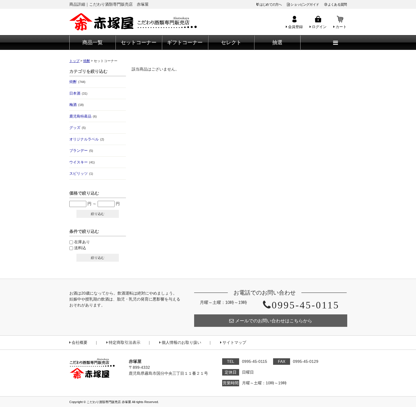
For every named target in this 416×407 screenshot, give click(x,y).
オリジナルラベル (86, 139)
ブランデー (81, 150)
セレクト (231, 42)
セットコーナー (138, 42)
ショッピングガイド (304, 5)
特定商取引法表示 (124, 342)
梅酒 (76, 105)
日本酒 (78, 93)
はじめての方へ (271, 5)
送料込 (80, 248)
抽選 (277, 42)
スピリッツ (81, 173)
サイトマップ (234, 342)
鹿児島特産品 (83, 116)
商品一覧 (92, 42)
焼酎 (77, 82)
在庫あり (82, 242)
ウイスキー (82, 162)
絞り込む (97, 214)
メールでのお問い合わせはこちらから (273, 320)
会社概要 (79, 342)
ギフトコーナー (185, 42)
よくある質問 (337, 5)
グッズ (77, 127)
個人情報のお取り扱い (181, 342)
